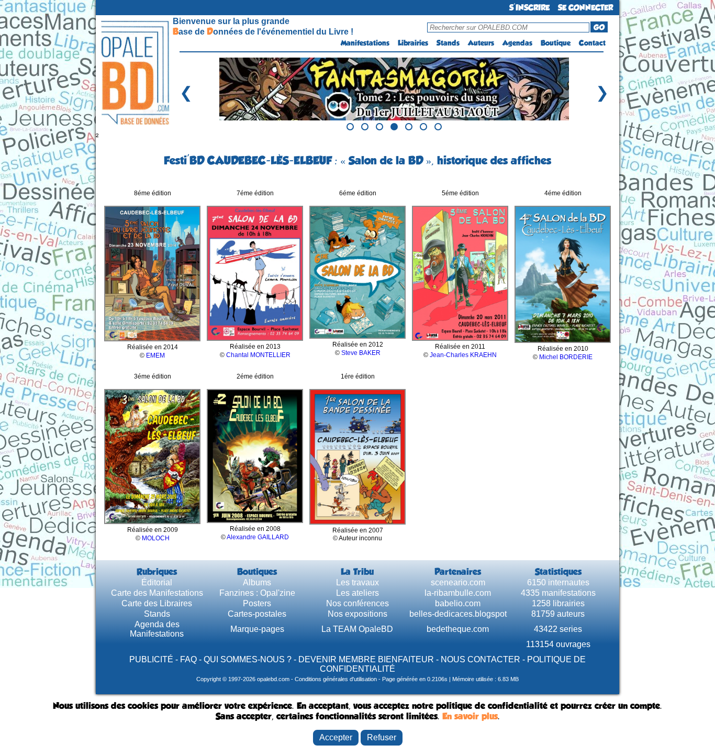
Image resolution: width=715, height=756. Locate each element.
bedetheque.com (458, 629)
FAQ (188, 659)
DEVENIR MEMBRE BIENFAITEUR (366, 659)
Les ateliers (357, 592)
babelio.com (458, 603)
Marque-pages (257, 629)
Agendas (517, 43)
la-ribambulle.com (457, 592)
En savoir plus (470, 716)
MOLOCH (156, 538)
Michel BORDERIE (566, 357)
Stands (448, 43)
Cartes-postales (257, 613)
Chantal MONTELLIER (258, 355)
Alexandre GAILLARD (258, 537)
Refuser (381, 737)
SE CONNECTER (585, 7)
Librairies (413, 43)
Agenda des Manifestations (157, 629)
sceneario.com (458, 582)
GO (599, 27)
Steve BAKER (361, 353)
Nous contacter (480, 659)
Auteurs (481, 43)
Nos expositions (357, 613)
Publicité (151, 659)
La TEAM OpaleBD (357, 629)
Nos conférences (357, 603)
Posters (257, 603)
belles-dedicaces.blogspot (458, 613)
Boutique (556, 43)
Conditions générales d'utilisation (336, 679)
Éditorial (156, 582)
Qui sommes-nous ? (248, 659)
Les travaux (357, 582)
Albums (257, 582)
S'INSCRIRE (529, 7)
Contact (592, 43)
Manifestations (365, 43)
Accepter (335, 737)
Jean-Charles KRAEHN (463, 355)
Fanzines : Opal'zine (257, 592)
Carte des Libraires (156, 603)
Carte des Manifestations (157, 592)
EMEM (155, 355)
